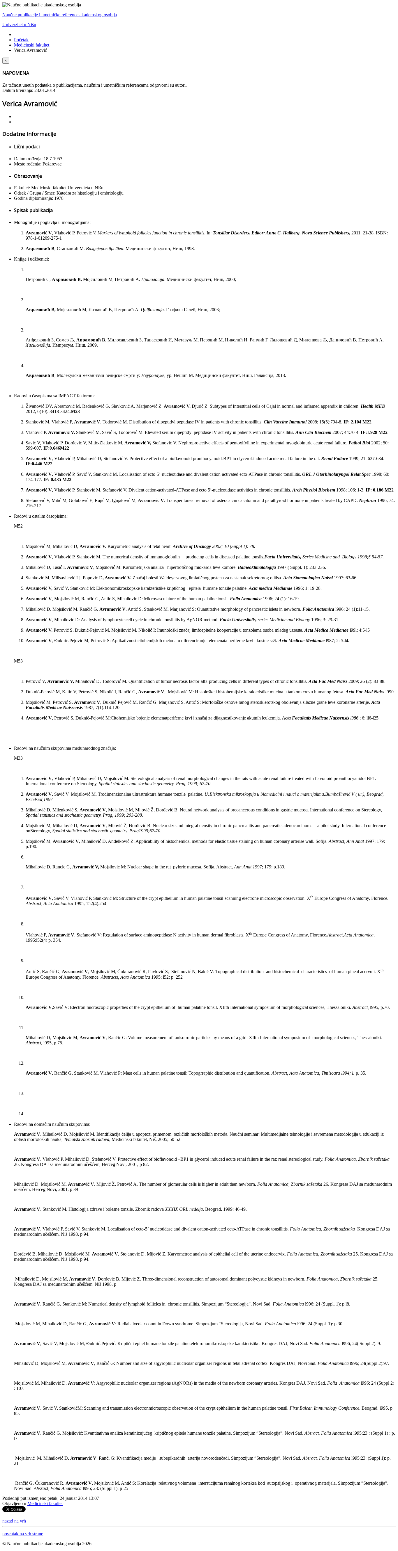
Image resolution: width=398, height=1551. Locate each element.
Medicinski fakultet (31, 44)
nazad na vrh (14, 1520)
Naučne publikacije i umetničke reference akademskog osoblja (59, 14)
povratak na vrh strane (22, 1533)
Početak (21, 39)
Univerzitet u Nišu (19, 24)
